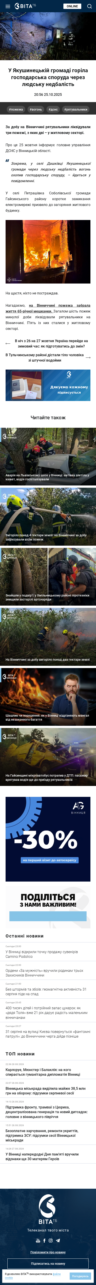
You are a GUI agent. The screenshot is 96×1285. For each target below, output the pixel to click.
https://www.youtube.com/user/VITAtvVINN (48, 385)
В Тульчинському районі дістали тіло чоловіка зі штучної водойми (45, 357)
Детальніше (48, 952)
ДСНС (54, 109)
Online (72, 6)
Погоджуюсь (80, 1276)
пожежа (17, 109)
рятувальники (76, 109)
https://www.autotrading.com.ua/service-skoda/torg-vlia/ (48, 839)
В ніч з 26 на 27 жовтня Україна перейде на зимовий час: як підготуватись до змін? (51, 343)
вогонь (37, 109)
